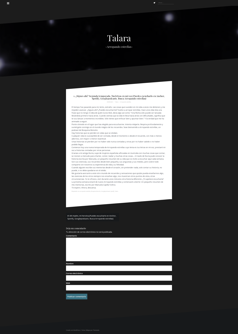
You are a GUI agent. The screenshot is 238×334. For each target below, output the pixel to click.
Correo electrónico (74, 273)
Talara (119, 37)
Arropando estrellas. (125, 102)
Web (68, 283)
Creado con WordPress (73, 330)
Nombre (69, 263)
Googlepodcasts (105, 191)
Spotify (112, 191)
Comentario (71, 235)
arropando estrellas (85, 191)
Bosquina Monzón (96, 191)
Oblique (88, 330)
